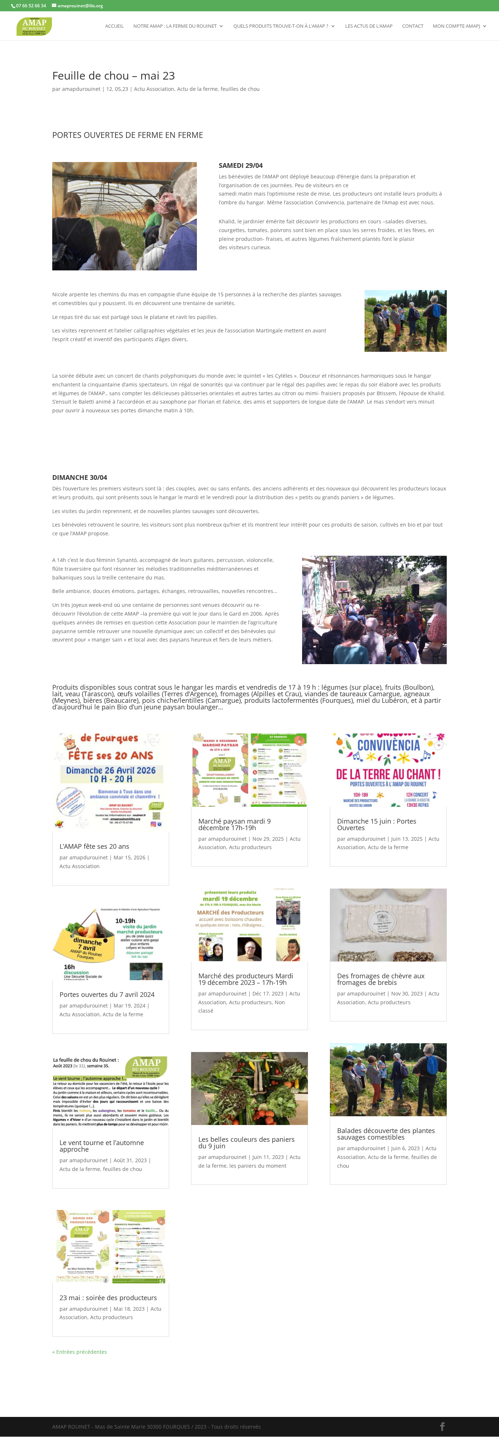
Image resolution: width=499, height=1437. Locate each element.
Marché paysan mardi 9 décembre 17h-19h (234, 824)
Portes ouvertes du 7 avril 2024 (107, 994)
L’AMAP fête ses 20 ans (94, 846)
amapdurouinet (81, 88)
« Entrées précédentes (79, 1351)
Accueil (114, 26)
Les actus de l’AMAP (369, 26)
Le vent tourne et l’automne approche (102, 1145)
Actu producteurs (111, 1317)
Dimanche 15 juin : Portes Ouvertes (376, 824)
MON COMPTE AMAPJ (456, 26)
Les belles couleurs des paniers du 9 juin (246, 1142)
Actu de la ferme (197, 88)
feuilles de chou (240, 88)
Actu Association (154, 88)
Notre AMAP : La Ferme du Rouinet (175, 26)
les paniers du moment (257, 1165)
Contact (412, 26)
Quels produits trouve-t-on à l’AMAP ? (280, 26)
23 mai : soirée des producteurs (108, 1297)
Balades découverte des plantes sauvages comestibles (386, 1133)
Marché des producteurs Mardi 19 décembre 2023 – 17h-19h (245, 979)
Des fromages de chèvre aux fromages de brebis (380, 979)
